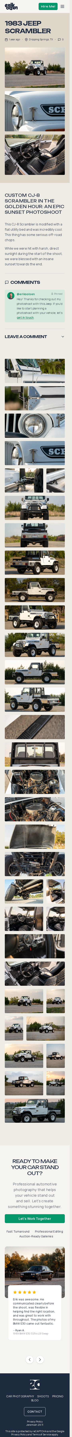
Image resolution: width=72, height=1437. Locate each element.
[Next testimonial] (40, 1360)
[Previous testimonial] (30, 1360)
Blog (35, 1400)
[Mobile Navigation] (62, 6)
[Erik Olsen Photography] (11, 6)
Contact (34, 1411)
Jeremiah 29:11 (34, 1425)
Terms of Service (41, 1434)
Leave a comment (26, 336)
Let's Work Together (35, 1218)
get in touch (25, 317)
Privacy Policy (35, 1421)
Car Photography (20, 1396)
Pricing (57, 1396)
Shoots (43, 1396)
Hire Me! (48, 6)
